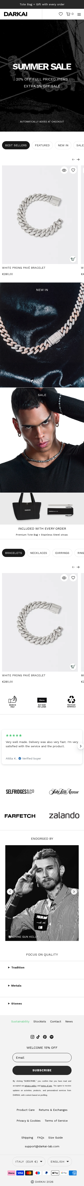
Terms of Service (56, 1120)
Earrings (62, 552)
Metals (16, 985)
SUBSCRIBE (42, 1070)
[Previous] (73, 159)
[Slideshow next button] (80, 746)
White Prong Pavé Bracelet (23, 267)
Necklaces (38, 552)
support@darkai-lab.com (42, 1146)
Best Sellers (16, 145)
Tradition (17, 967)
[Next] (78, 159)
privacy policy (30, 1086)
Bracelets (13, 552)
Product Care (26, 1109)
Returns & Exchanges (53, 1109)
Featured (42, 145)
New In (63, 145)
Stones (16, 1003)
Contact (55, 1021)
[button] (10, 892)
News (69, 1021)
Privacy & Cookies (29, 1120)
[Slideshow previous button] (3, 746)
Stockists (39, 1021)
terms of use (46, 1086)
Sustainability (20, 1021)
